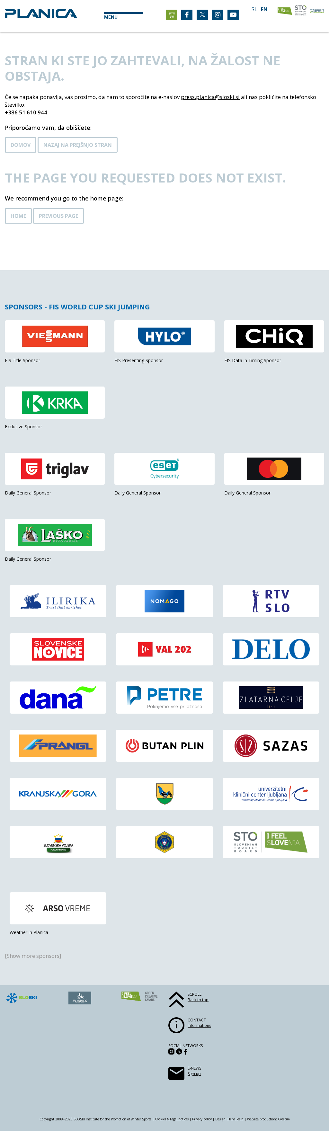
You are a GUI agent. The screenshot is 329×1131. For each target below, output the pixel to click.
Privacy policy (202, 1119)
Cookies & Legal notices (172, 1119)
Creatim (284, 1119)
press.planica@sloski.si (210, 97)
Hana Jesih (235, 1119)
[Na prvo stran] (41, 16)
